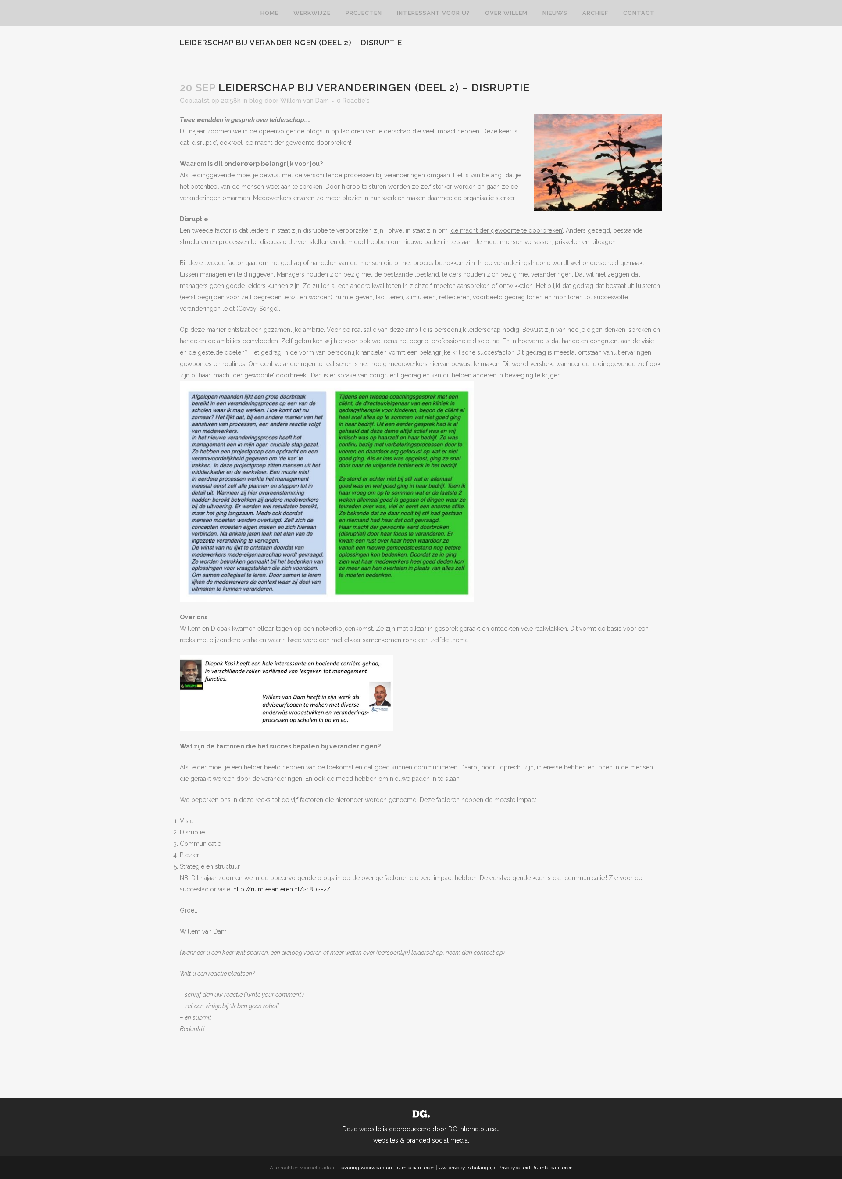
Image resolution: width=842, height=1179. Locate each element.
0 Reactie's (353, 100)
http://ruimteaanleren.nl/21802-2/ (281, 889)
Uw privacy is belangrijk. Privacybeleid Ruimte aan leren (506, 1168)
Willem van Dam (304, 100)
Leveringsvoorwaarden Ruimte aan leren (386, 1168)
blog (256, 100)
